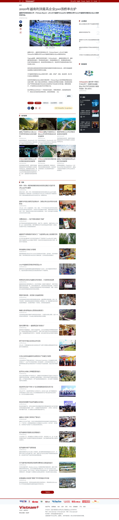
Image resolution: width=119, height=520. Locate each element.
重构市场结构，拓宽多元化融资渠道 (31, 295)
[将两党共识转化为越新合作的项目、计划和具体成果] (67, 284)
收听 (84, 104)
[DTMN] (76, 501)
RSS (59, 506)
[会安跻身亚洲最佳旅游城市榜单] (47, 151)
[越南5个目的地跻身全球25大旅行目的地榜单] (66, 151)
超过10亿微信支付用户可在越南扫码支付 (89, 24)
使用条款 (54, 506)
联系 (84, 506)
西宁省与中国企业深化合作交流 (29, 341)
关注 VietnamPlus (59, 108)
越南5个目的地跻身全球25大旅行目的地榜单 (66, 160)
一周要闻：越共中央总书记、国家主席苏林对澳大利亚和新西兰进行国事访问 (85, 124)
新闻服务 (75, 506)
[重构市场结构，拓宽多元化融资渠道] (67, 299)
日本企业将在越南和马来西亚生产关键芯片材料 (35, 356)
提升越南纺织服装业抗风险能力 (29, 432)
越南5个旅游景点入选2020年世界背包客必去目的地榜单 (28, 134)
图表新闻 (84, 64)
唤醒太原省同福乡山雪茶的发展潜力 (31, 310)
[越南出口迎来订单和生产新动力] (67, 421)
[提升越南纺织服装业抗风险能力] (67, 436)
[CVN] (67, 501)
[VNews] (29, 501)
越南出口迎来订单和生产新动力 (29, 417)
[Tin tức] (35, 501)
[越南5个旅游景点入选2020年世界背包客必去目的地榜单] (28, 124)
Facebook (20, 21)
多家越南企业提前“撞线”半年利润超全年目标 (34, 478)
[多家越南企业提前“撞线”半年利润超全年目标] (67, 482)
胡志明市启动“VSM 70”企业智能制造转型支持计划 (36, 387)
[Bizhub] (47, 501)
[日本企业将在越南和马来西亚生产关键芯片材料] (67, 360)
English (78, 1)
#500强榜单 (54, 103)
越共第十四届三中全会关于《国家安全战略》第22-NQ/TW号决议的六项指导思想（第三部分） (89, 85)
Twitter (20, 25)
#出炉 (60, 103)
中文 (92, 1)
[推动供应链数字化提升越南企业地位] (67, 406)
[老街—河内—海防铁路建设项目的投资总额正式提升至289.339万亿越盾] (67, 189)
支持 (62, 506)
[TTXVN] (23, 501)
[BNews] (41, 501)
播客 (84, 97)
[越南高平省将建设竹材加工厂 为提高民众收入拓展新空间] (67, 238)
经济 (20, 5)
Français (83, 1)
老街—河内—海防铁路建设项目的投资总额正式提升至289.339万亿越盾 (37, 187)
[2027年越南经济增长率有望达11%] (67, 269)
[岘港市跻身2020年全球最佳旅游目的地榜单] (66, 124)
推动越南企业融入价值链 (27, 249)
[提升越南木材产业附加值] (67, 451)
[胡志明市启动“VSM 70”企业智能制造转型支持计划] (67, 391)
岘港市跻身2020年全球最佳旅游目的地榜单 (66, 133)
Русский (95, 1)
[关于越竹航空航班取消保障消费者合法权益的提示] (67, 467)
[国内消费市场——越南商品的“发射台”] (67, 329)
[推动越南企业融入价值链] (67, 253)
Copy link (20, 32)
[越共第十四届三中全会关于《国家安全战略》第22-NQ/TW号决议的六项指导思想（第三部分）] (89, 73)
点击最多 (84, 21)
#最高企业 (45, 103)
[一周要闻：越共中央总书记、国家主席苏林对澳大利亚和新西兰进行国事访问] (95, 124)
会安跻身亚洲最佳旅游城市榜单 (47, 160)
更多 (22, 182)
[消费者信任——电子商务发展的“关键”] (67, 223)
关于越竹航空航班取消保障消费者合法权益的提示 (36, 463)
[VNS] (56, 501)
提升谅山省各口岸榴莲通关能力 (29, 371)
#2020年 (30, 103)
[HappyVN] (95, 501)
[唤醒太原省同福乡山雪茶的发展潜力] (67, 314)
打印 (20, 29)
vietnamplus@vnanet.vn (57, 513)
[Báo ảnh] (86, 501)
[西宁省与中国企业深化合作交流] (67, 345)
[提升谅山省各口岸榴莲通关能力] (67, 375)
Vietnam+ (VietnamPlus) (30, 1)
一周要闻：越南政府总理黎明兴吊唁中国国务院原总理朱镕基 (85, 112)
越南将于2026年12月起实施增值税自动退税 (89, 40)
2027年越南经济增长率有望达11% (30, 265)
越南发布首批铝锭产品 (84, 32)
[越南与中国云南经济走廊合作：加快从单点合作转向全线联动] (67, 205)
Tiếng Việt (73, 1)
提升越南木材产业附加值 (27, 447)
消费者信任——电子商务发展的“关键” (31, 219)
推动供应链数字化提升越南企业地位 (31, 402)
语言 (66, 506)
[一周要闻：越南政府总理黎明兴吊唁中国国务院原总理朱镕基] (95, 113)
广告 (80, 506)
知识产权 (47, 506)
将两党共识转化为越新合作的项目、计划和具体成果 (36, 280)
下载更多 (47, 492)
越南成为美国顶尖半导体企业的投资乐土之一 (89, 48)
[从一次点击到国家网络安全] (95, 103)
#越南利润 (37, 103)
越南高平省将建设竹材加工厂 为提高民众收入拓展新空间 (38, 234)
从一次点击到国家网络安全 (85, 101)
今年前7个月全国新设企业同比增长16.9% (89, 55)
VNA (70, 506)
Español (88, 1)
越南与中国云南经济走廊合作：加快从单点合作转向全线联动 (38, 203)
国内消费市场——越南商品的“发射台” (31, 325)
